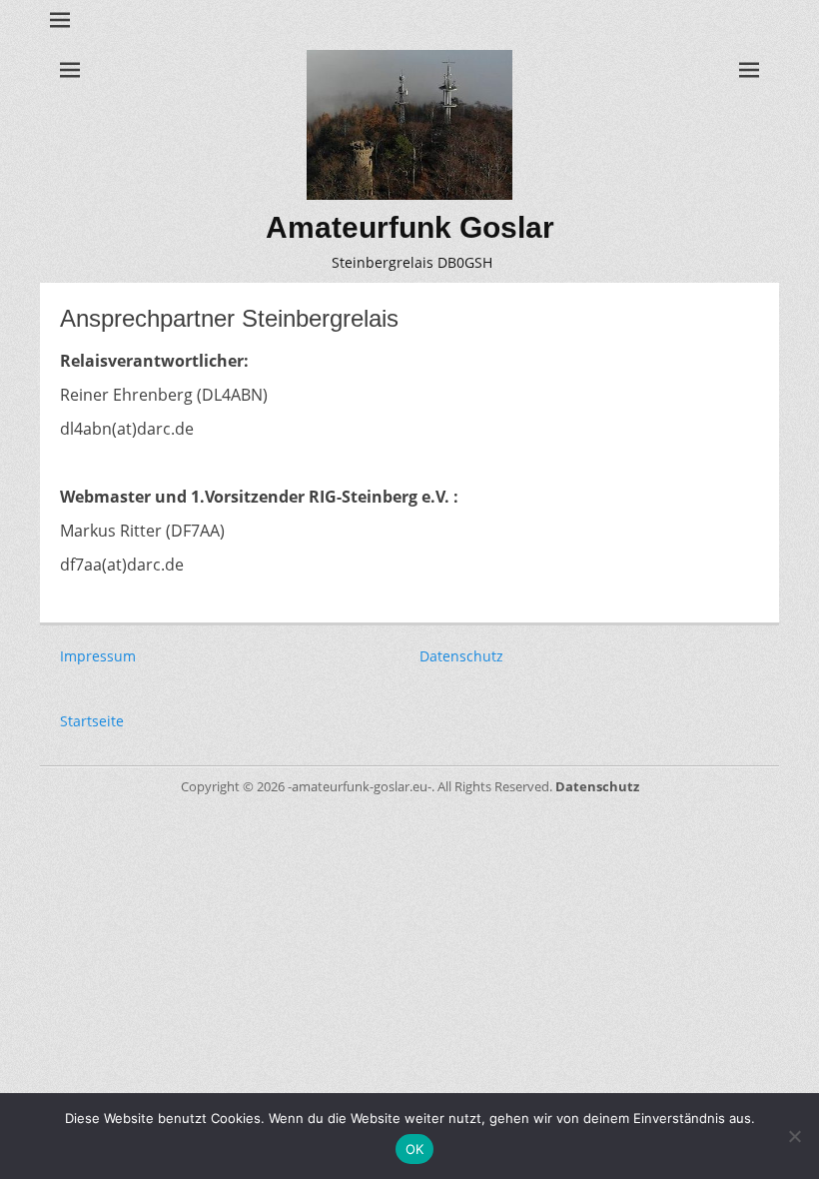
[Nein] (794, 1136)
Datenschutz (461, 655)
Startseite (92, 720)
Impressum (98, 655)
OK (415, 1149)
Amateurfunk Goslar (410, 227)
